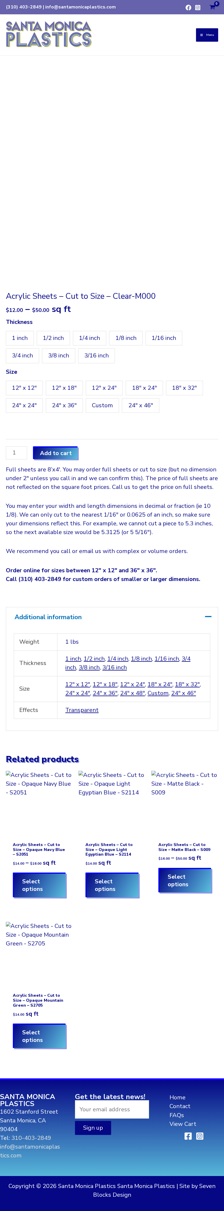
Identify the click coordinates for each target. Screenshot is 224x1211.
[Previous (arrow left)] (10, 605)
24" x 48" (132, 693)
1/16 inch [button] (164, 338)
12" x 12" (77, 684)
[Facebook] (188, 7)
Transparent (82, 710)
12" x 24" (132, 684)
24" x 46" (183, 693)
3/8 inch (89, 667)
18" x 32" (187, 684)
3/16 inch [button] (96, 355)
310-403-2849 (31, 1138)
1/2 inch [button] (53, 338)
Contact (179, 1106)
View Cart (182, 1124)
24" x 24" (77, 693)
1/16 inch (167, 659)
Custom (158, 693)
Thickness (19, 322)
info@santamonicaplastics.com (80, 7)
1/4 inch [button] (89, 338)
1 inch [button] (20, 338)
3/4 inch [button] (22, 355)
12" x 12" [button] (24, 388)
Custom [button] (102, 405)
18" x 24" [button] (144, 388)
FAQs (176, 1115)
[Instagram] (198, 7)
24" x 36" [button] (64, 405)
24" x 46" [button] (140, 405)
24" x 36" (105, 693)
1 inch (73, 659)
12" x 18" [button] (64, 388)
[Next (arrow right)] (214, 605)
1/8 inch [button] (126, 338)
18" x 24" (160, 684)
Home (177, 1097)
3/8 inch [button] (58, 355)
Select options (32, 885)
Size (11, 372)
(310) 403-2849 (24, 7)
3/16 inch (114, 667)
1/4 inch (117, 659)
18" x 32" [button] (184, 388)
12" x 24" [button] (104, 388)
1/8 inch (141, 659)
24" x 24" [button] (24, 405)
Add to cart (56, 453)
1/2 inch (94, 659)
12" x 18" (105, 684)
